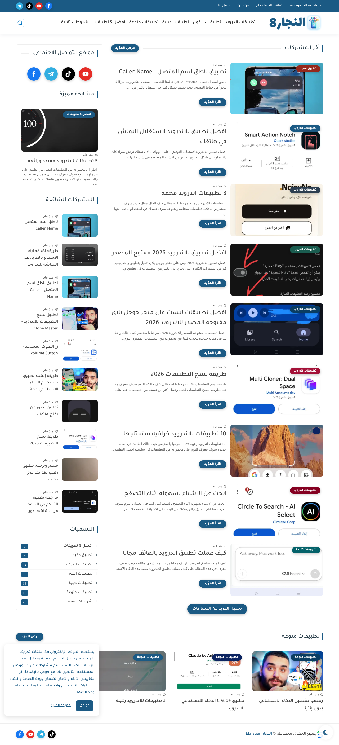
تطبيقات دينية (175, 22)
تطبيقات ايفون (207, 22)
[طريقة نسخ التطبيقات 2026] (80, 440)
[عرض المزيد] (125, 48)
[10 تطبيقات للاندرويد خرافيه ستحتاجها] (276, 451)
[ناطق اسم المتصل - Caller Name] (80, 225)
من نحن (243, 6)
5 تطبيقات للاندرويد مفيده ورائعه (63, 161)
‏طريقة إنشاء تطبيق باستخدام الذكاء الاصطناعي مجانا (40, 383)
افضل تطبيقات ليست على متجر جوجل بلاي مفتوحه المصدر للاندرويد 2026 (168, 318)
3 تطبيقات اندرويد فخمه (194, 194)
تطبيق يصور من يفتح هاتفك (44, 411)
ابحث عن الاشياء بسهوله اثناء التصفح (175, 494)
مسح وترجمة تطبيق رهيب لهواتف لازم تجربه (40, 473)
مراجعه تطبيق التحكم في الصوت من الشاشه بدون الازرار (42, 505)
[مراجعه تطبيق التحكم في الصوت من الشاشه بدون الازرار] (80, 501)
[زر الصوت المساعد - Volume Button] (80, 350)
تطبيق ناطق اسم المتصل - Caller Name (172, 72)
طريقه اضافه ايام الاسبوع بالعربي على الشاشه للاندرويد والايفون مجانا (40, 259)
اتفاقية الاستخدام (269, 6)
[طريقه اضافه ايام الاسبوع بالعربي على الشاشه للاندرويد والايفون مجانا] (80, 254)
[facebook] (48, 6)
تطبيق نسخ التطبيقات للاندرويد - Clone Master (39, 322)
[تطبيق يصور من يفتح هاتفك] (80, 411)
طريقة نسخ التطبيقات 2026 (188, 375)
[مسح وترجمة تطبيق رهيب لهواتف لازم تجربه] (80, 469)
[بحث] (20, 23)
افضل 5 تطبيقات (108, 22)
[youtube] (39, 6)
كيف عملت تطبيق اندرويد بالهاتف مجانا (174, 554)
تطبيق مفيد (59, 555)
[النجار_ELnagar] (294, 23)
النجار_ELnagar (259, 734)
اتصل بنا (224, 6)
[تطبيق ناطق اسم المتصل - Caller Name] (80, 287)
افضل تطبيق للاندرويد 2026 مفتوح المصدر (169, 253)
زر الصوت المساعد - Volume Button (40, 350)
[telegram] (19, 6)
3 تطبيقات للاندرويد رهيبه (141, 701)
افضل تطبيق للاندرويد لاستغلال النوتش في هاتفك (172, 137)
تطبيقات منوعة (143, 22)
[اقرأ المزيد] (212, 102)
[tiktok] (29, 6)
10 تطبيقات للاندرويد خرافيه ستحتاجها (174, 434)
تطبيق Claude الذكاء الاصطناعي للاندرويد (212, 705)
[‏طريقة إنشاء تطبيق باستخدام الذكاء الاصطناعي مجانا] (80, 379)
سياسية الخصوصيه (305, 6)
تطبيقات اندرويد (240, 22)
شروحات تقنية (74, 22)
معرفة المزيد (61, 705)
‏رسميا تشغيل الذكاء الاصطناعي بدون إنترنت (291, 705)
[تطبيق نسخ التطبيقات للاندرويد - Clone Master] (80, 318)
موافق (84, 705)
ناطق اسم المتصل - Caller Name (40, 225)
